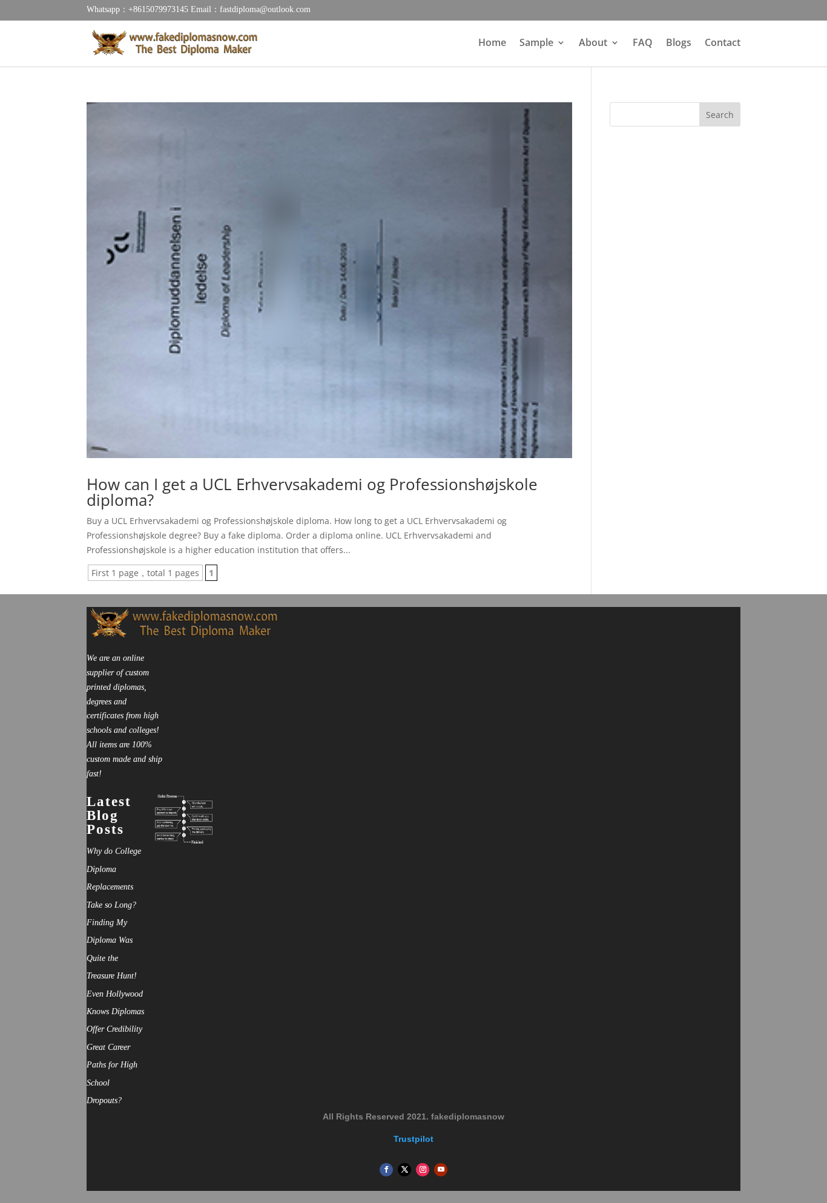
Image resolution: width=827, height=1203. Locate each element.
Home (492, 43)
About (593, 43)
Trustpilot (413, 1139)
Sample (536, 43)
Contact (722, 43)
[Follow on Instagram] (422, 1169)
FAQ (643, 43)
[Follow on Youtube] (440, 1169)
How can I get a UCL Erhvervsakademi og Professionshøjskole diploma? (312, 492)
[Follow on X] (404, 1169)
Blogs (678, 43)
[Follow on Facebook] (386, 1169)
